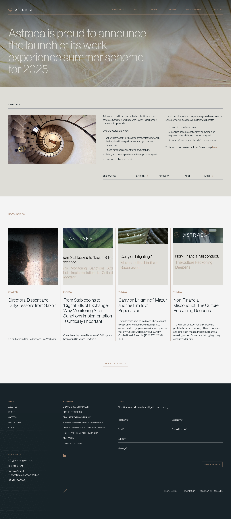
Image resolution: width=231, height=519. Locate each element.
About (137, 10)
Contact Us (217, 10)
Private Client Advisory (74, 443)
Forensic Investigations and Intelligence (83, 423)
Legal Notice (170, 491)
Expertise (116, 10)
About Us (12, 407)
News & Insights (193, 10)
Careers (172, 10)
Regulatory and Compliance (77, 417)
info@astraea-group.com (20, 460)
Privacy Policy (188, 491)
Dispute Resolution (72, 412)
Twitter (186, 175)
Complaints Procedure (211, 491)
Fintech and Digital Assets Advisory (80, 433)
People (154, 10)
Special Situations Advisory (76, 407)
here (214, 147)
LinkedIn (140, 175)
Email (207, 175)
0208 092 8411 (15, 466)
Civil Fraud (68, 438)
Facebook (164, 175)
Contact (12, 428)
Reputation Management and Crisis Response (84, 428)
